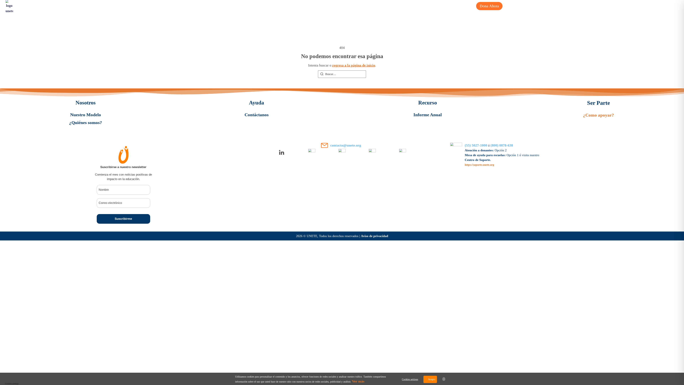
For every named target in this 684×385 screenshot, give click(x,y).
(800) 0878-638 (502, 145)
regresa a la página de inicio (353, 65)
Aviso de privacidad (374, 236)
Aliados (429, 6)
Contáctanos (257, 114)
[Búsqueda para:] (342, 74)
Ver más (358, 381)
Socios (410, 6)
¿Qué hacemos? (350, 6)
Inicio (326, 6)
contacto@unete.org (345, 145)
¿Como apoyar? (598, 115)
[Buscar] (322, 74)
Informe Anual (427, 114)
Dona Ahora (489, 6)
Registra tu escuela (457, 6)
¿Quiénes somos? (384, 6)
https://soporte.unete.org (479, 164)
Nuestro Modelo (85, 114)
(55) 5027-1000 (476, 145)
